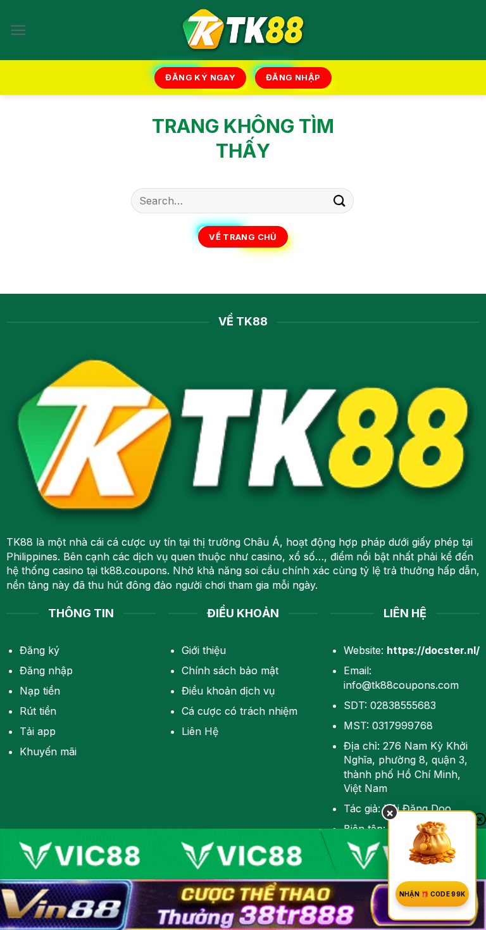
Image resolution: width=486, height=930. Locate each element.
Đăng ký (39, 650)
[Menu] (18, 30)
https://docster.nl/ (433, 650)
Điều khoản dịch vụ (228, 690)
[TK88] (243, 30)
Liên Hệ (200, 731)
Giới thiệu (204, 650)
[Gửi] (339, 200)
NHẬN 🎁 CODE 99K (432, 894)
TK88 (19, 542)
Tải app (38, 731)
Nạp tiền (40, 690)
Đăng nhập (46, 670)
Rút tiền (38, 711)
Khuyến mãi (48, 751)
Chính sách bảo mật (230, 670)
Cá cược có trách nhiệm (239, 711)
